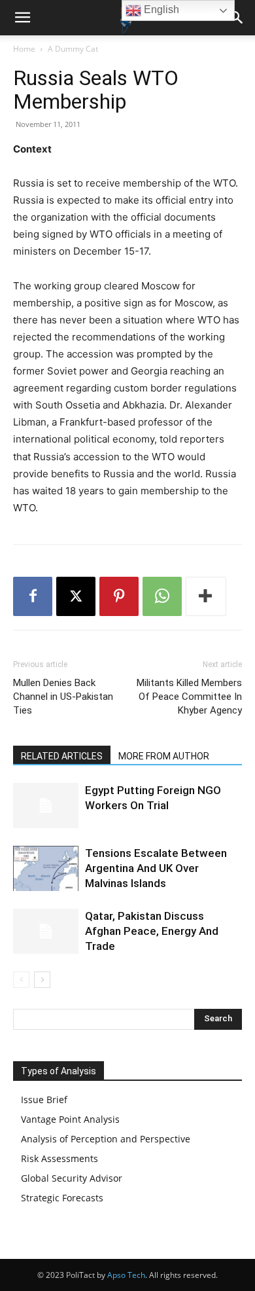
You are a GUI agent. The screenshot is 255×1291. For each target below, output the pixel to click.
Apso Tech (126, 1275)
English (160, 9)
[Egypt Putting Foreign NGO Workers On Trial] (45, 805)
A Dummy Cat (73, 48)
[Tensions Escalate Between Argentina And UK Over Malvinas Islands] (45, 868)
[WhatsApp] (162, 596)
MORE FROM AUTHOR (163, 756)
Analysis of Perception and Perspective (105, 1139)
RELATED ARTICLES (62, 756)
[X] (75, 596)
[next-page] (42, 980)
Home (24, 48)
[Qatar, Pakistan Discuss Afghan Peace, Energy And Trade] (45, 931)
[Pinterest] (119, 596)
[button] (22, 17)
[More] (206, 596)
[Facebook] (32, 596)
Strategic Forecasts (62, 1197)
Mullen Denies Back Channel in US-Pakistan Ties (63, 696)
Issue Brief (44, 1099)
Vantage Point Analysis (70, 1119)
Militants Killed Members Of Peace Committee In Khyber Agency (189, 696)
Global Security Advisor (71, 1178)
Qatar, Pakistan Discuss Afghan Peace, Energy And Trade (151, 931)
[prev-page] (21, 980)
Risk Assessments (59, 1158)
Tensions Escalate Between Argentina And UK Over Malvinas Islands (156, 868)
